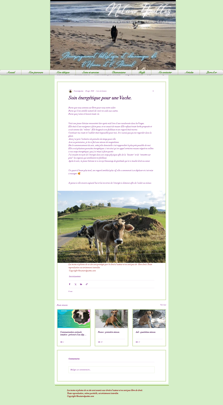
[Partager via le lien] (87, 284)
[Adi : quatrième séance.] (149, 319)
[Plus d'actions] (153, 91)
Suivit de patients (75, 276)
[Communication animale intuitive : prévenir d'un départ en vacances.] (73, 319)
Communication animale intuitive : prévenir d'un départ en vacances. (73, 333)
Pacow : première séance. (109, 332)
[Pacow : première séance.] (111, 319)
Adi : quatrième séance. (146, 332)
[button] (90, 72)
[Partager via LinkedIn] (81, 284)
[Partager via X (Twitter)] (75, 284)
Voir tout (163, 305)
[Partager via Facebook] (70, 284)
